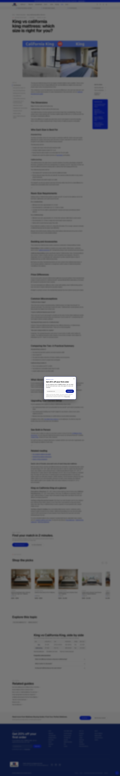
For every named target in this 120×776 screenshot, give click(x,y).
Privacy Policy (67, 396)
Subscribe (69, 391)
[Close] (74, 379)
